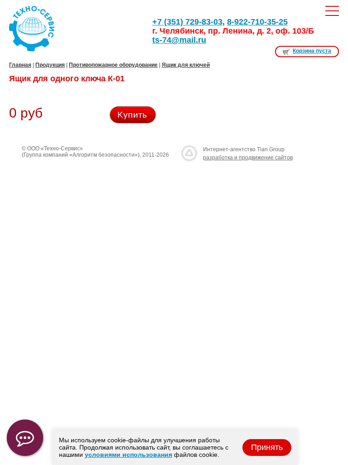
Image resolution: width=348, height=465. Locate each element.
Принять (267, 447)
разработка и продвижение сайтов (248, 157)
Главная (20, 65)
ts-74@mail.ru (179, 40)
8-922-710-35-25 (257, 21)
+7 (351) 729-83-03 (187, 21)
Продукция (50, 65)
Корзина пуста (312, 51)
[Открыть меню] (332, 11)
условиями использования (128, 454)
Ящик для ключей (186, 65)
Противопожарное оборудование (113, 65)
